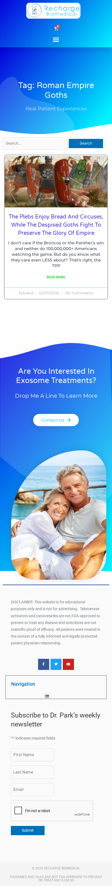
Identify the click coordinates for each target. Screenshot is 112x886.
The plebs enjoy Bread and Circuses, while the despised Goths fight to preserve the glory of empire (56, 225)
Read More (56, 277)
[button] (56, 39)
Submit (28, 830)
